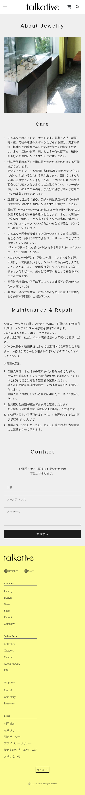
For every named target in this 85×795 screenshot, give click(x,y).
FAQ (6, 670)
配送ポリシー (12, 736)
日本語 (40, 769)
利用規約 (9, 723)
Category (9, 650)
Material (8, 657)
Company (9, 623)
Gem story (10, 697)
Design (8, 597)
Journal (8, 690)
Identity (8, 591)
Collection (9, 644)
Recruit (8, 617)
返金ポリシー (12, 730)
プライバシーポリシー (18, 743)
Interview (9, 703)
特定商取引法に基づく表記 (20, 749)
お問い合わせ (12, 756)
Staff (31, 570)
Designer (13, 570)
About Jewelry (12, 663)
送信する (42, 534)
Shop (7, 610)
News (7, 604)
